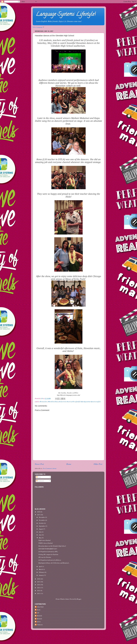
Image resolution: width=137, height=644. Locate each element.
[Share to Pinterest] (64, 399)
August (41, 529)
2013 (38, 588)
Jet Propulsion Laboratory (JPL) (48, 552)
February (42, 572)
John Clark (40, 607)
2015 (38, 582)
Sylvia (39, 622)
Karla (38, 610)
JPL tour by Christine (44, 557)
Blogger (79, 599)
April (40, 566)
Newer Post (39, 464)
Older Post (98, 464)
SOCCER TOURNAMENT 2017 (47, 549)
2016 (38, 579)
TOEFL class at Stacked (45, 543)
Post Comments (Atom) (49, 468)
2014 (38, 585)
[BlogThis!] (58, 399)
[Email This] (56, 399)
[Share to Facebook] (62, 399)
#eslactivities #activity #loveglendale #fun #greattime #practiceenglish (80, 402)
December (42, 517)
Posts (39, 477)
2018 (38, 512)
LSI (38, 613)
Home (68, 464)
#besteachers (43, 402)
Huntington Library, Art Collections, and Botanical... (54, 563)
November (42, 520)
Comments (40, 481)
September (42, 526)
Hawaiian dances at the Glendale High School (52, 546)
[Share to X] (60, 399)
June (40, 535)
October (41, 523)
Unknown (40, 625)
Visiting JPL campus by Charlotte (48, 554)
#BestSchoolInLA (53, 402)
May (40, 538)
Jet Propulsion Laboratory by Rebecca (49, 560)
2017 (38, 515)
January (41, 575)
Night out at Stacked (44, 540)
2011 (38, 593)
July (40, 532)
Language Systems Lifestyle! (66, 14)
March (41, 569)
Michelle (39, 616)
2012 (38, 591)
